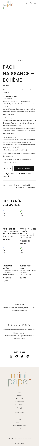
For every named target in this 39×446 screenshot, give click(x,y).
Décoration (24, 185)
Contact (19, 422)
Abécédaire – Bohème (8, 267)
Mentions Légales (19, 425)
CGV (19, 429)
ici (18, 162)
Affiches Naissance (26, 234)
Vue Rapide (4, 215)
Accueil (19, 395)
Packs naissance (29, 187)
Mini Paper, (15, 439)
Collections (19, 402)
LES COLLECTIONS (8, 233)
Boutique (19, 398)
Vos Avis (19, 408)
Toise (17, 233)
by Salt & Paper (19, 443)
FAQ (19, 419)
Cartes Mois (31, 271)
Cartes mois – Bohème (26, 267)
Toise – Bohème (9, 229)
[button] (18, 60)
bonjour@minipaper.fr (19, 310)
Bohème (16, 185)
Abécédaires (7, 271)
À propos (19, 416)
